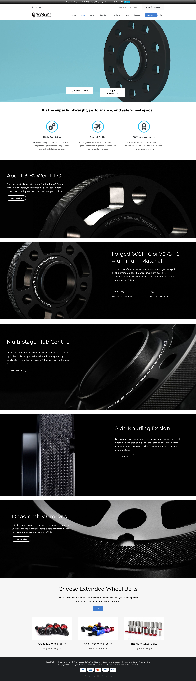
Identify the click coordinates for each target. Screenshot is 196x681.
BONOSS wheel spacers (42, 142)
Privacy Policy (92, 665)
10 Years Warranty (123, 665)
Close (127, 2)
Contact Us (134, 665)
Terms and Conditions (106, 665)
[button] (161, 15)
